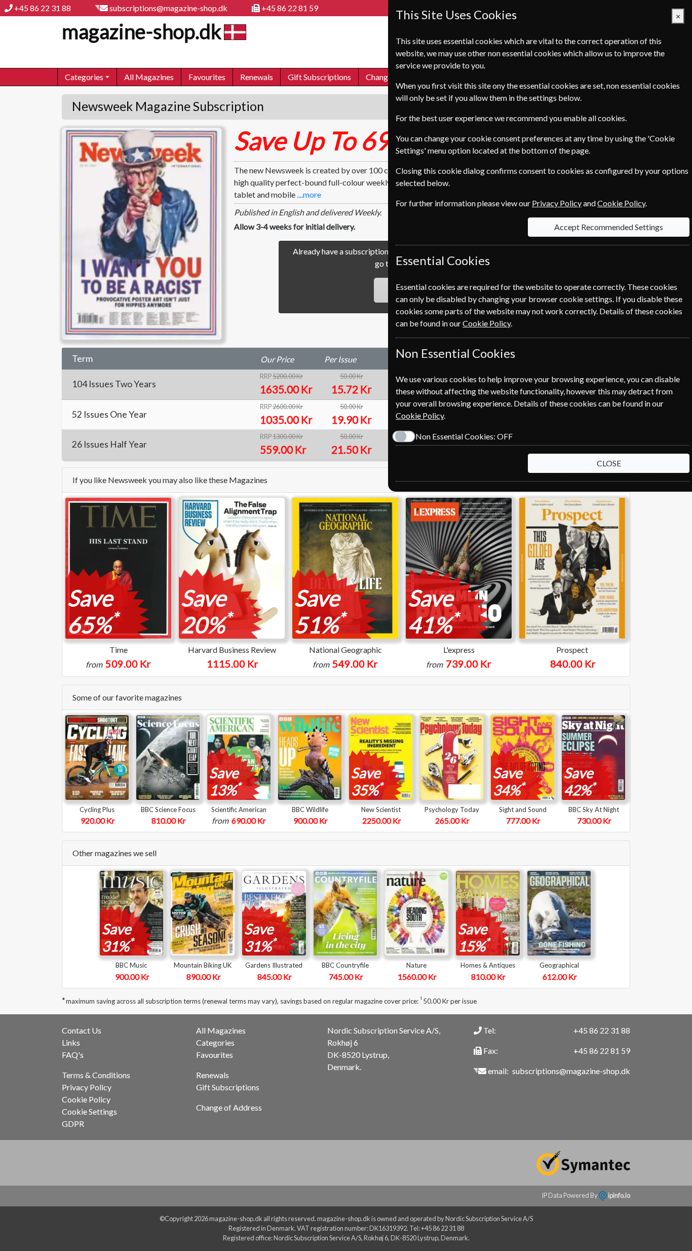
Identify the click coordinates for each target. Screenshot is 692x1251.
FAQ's (73, 1054)
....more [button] (309, 194)
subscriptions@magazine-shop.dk (168, 8)
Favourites (206, 77)
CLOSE (609, 463)
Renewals (256, 77)
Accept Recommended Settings (608, 227)
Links (71, 1042)
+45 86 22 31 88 (42, 8)
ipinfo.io (618, 1195)
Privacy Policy (86, 1087)
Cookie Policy (86, 1099)
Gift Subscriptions (319, 77)
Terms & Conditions (96, 1075)
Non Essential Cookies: (464, 436)
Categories (215, 1042)
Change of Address (229, 1107)
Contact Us (81, 1030)
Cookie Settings (89, 1111)
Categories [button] (84, 77)
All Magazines (149, 77)
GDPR (73, 1123)
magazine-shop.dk (141, 31)
